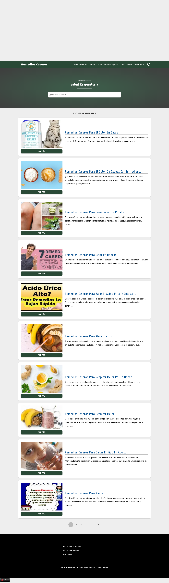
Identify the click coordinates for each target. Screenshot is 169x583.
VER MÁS (41, 151)
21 (93, 524)
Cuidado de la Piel (96, 65)
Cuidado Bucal (139, 65)
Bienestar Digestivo (111, 65)
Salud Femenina (126, 65)
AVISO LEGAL (67, 554)
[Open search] (149, 64)
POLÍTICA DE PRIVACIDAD (72, 546)
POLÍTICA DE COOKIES (71, 550)
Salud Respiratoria (80, 65)
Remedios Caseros (34, 64)
